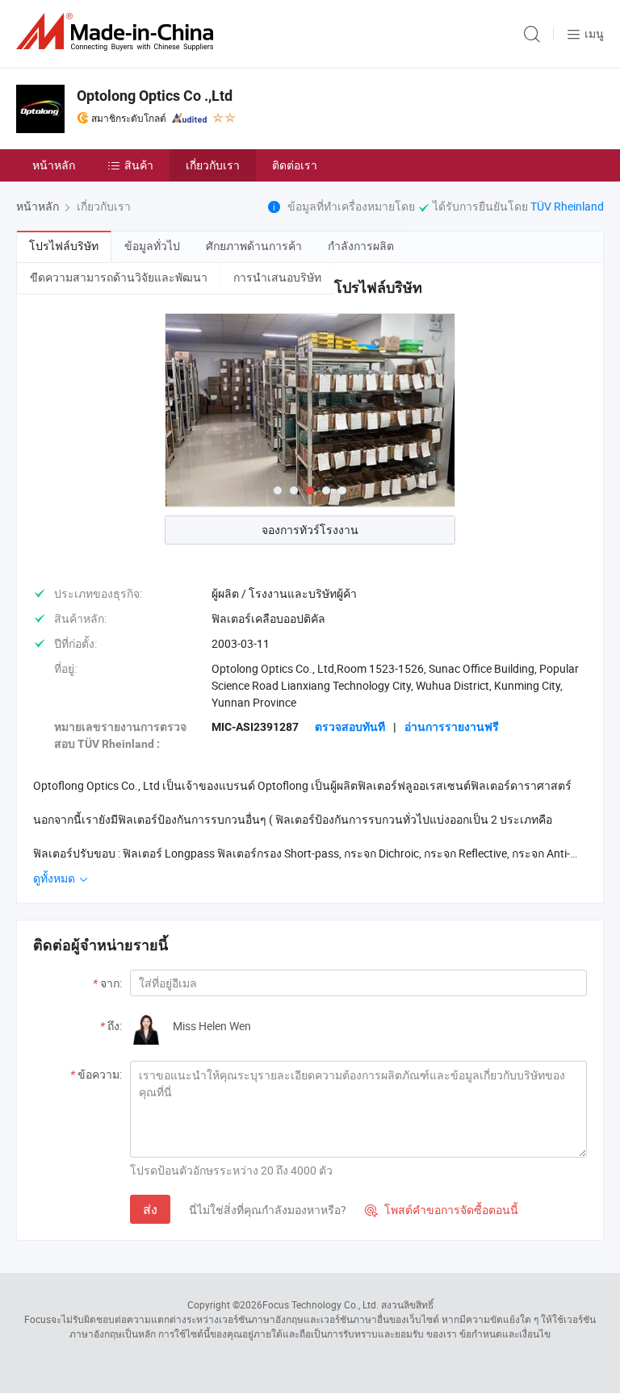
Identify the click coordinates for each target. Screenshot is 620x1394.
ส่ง (150, 1209)
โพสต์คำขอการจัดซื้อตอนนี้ (441, 1209)
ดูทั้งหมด (55, 878)
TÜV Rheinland (567, 206)
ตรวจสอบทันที (350, 726)
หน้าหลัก (53, 165)
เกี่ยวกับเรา (213, 165)
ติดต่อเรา (294, 165)
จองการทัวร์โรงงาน (310, 529)
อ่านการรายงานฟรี (451, 726)
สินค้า (138, 165)
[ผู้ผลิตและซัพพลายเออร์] (118, 32)
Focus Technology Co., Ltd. (320, 1304)
